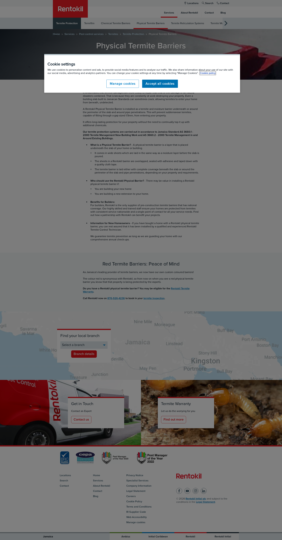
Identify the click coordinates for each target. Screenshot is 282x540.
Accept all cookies (160, 84)
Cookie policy (208, 73)
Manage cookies (122, 84)
